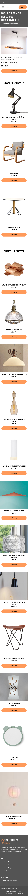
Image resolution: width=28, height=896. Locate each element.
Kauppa (23, 7)
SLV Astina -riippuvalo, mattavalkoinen (14, 466)
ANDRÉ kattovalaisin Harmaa (14, 816)
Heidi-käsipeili (14, 757)
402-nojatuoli (14, 173)
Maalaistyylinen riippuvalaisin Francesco (14, 374)
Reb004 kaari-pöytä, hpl (14, 227)
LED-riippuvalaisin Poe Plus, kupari (14, 511)
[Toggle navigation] (3, 7)
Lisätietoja (14, 70)
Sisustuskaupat (8, 868)
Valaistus (5, 23)
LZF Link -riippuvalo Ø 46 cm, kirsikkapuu (14, 285)
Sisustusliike (7, 862)
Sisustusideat (7, 865)
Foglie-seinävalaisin (14, 703)
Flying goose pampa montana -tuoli (14, 658)
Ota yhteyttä (13, 891)
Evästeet (20, 891)
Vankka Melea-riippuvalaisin (14, 330)
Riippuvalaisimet (13, 23)
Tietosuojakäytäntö (10, 893)
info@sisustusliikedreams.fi (7, 2)
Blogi (5, 871)
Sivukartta (20, 893)
